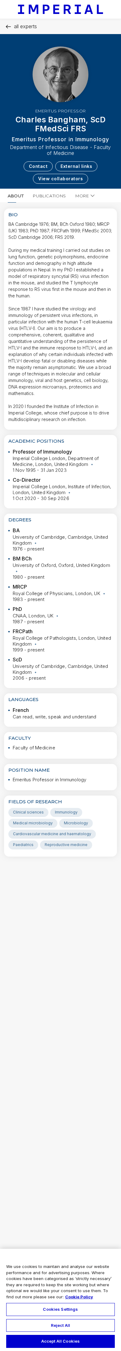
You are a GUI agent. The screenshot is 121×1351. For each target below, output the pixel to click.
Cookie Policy (79, 1296)
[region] (60, 1300)
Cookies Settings (60, 1309)
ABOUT (16, 195)
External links (76, 166)
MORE (82, 195)
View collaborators (60, 178)
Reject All (60, 1325)
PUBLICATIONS (49, 195)
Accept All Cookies (60, 1341)
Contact (38, 166)
